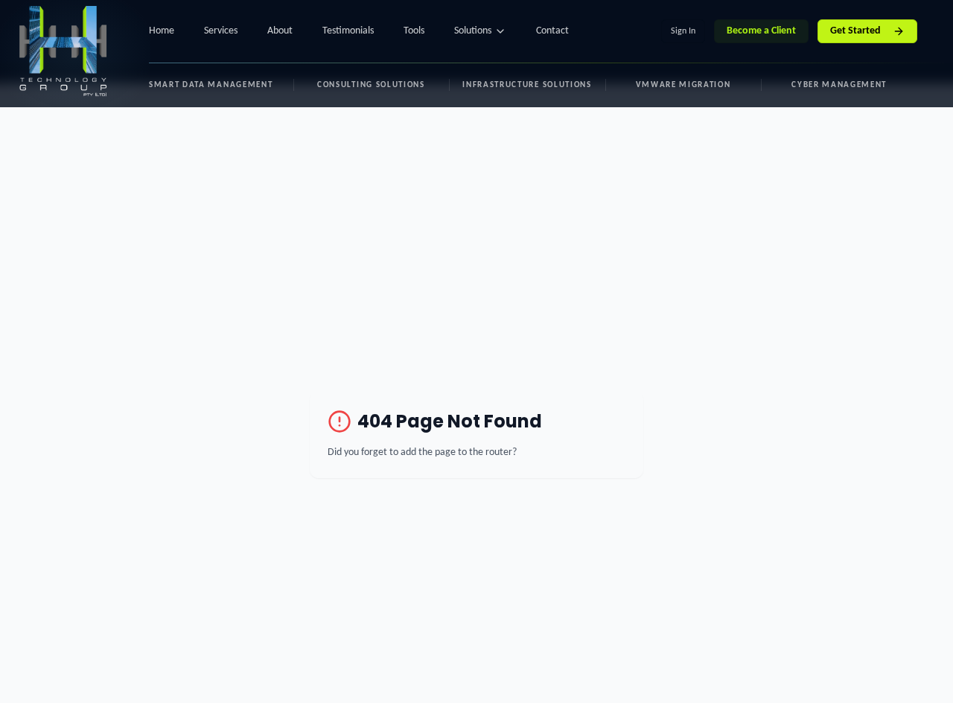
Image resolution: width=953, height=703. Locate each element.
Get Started (855, 30)
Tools (414, 30)
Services (221, 30)
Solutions (472, 30)
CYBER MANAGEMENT (839, 85)
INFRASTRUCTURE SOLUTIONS (526, 85)
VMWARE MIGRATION (683, 85)
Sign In (683, 31)
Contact (552, 30)
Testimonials (348, 30)
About (280, 30)
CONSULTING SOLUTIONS (371, 85)
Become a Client (761, 30)
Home (161, 30)
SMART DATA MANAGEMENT (210, 85)
